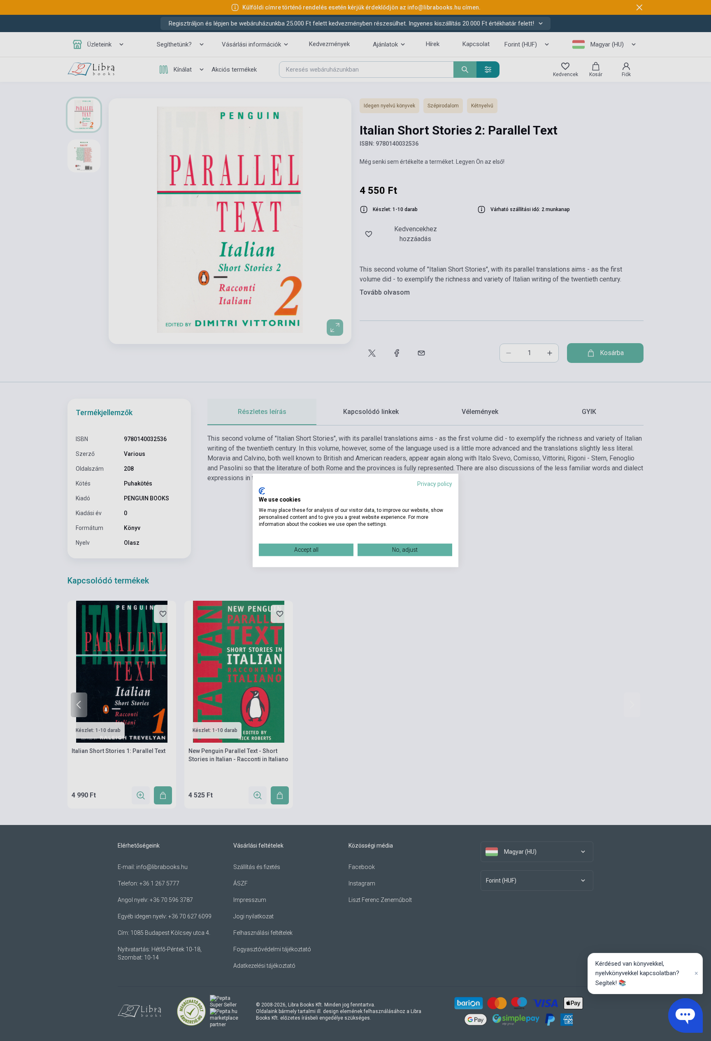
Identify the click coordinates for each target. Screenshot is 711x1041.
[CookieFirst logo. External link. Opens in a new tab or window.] (262, 491)
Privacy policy (434, 484)
